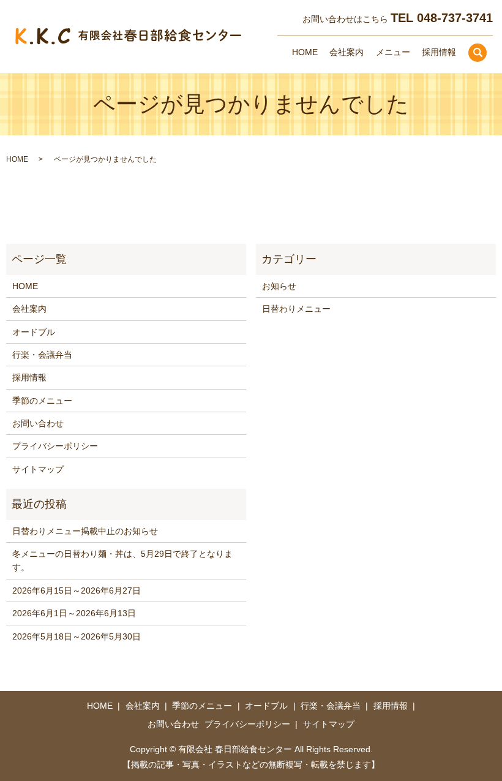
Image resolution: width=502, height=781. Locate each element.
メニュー (393, 52)
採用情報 (439, 52)
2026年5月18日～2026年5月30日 (76, 636)
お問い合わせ (38, 423)
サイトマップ (38, 469)
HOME (305, 52)
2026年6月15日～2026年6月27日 (76, 590)
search (477, 52)
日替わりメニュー (296, 309)
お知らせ (279, 286)
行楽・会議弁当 (42, 355)
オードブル (33, 332)
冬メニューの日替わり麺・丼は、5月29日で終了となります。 (122, 560)
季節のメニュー (42, 401)
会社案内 (346, 52)
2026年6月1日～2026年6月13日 (74, 613)
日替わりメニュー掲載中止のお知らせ (85, 531)
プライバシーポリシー (55, 446)
